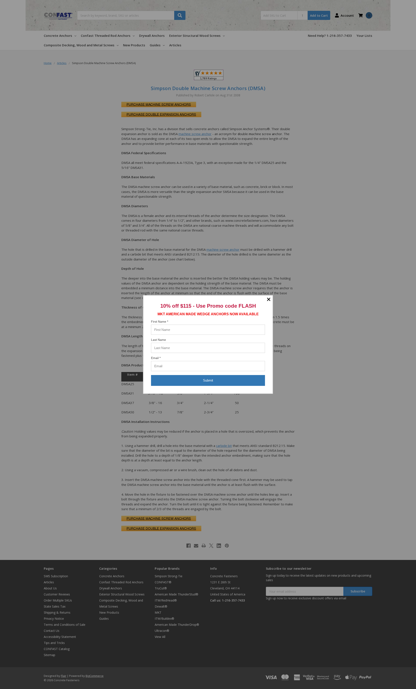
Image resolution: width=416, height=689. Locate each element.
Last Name (158, 339)
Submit (208, 380)
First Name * (159, 321)
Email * (156, 358)
